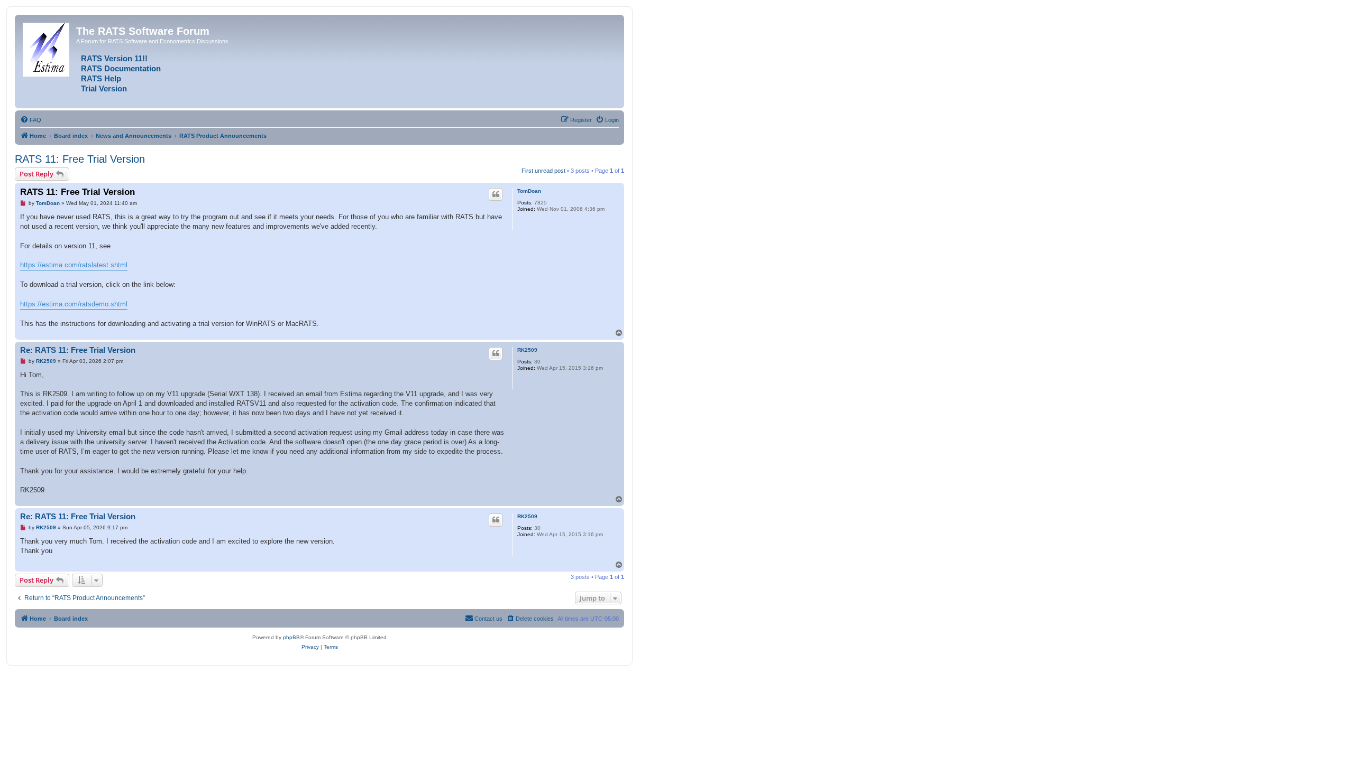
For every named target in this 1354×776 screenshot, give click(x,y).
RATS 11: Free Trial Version (80, 159)
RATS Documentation (121, 68)
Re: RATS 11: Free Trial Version (77, 349)
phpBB (291, 637)
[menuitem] (30, 120)
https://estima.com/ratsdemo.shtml (73, 304)
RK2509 (527, 350)
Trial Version (104, 89)
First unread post (543, 170)
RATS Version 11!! (114, 58)
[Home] (46, 47)
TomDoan (529, 191)
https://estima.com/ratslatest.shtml (73, 265)
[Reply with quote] (495, 194)
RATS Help (101, 78)
